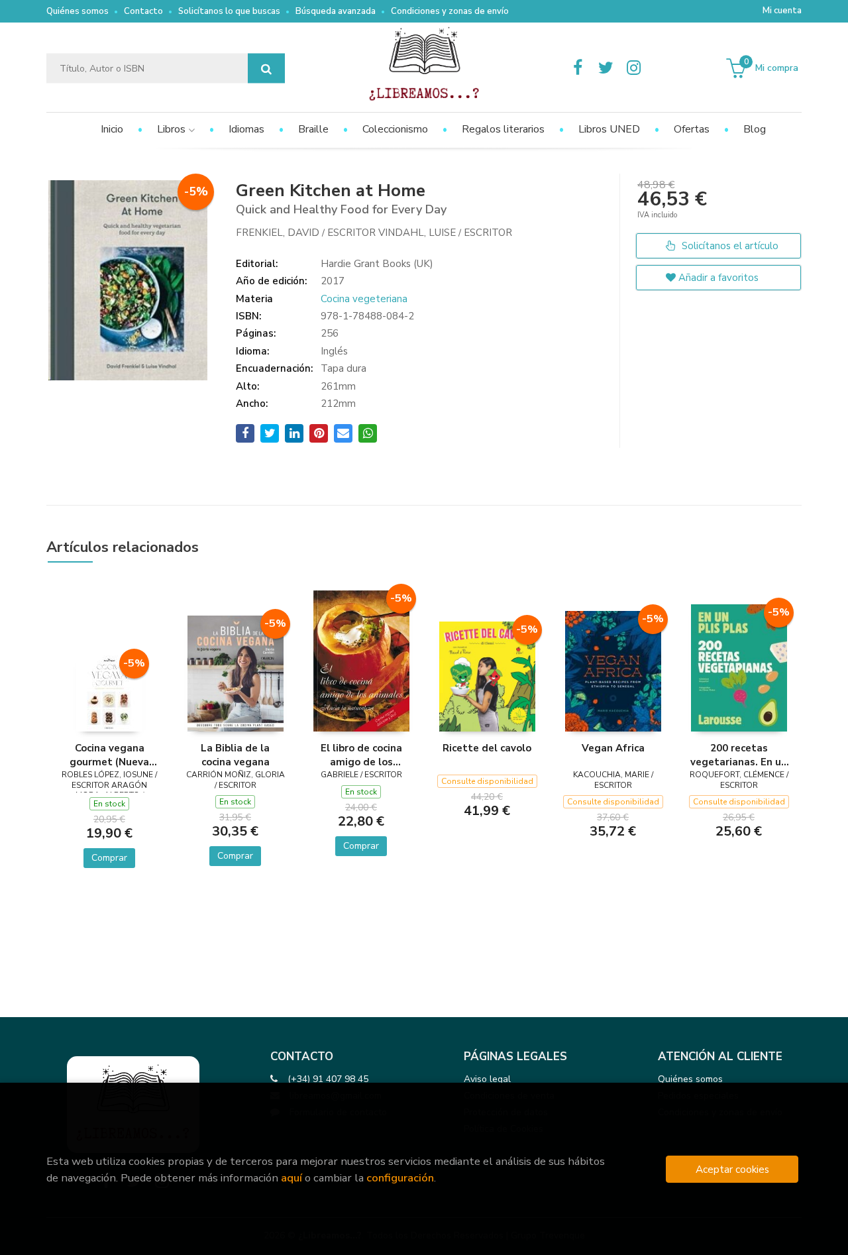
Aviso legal (487, 1079)
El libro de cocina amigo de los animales (361, 754)
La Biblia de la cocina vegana (235, 754)
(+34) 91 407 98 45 (328, 1079)
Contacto (143, 11)
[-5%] (109, 692)
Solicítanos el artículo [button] (728, 245)
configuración (400, 1177)
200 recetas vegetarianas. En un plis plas (738, 754)
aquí (291, 1177)
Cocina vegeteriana (364, 298)
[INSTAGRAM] (633, 68)
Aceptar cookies (732, 1169)
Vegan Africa (613, 748)
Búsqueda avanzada (335, 11)
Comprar (109, 857)
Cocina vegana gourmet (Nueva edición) (109, 754)
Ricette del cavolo (487, 748)
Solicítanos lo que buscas (229, 11)
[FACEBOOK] (577, 68)
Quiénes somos (77, 11)
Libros (172, 129)
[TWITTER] (605, 68)
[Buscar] (266, 68)
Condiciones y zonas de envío (450, 11)
